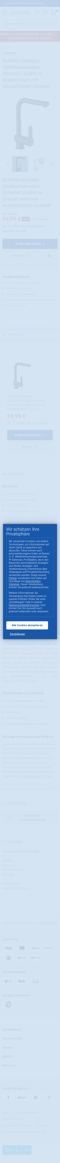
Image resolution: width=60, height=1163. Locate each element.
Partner (13, 578)
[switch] (7, 1158)
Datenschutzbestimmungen (24, 605)
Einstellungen (17, 634)
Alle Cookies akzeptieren (27, 625)
